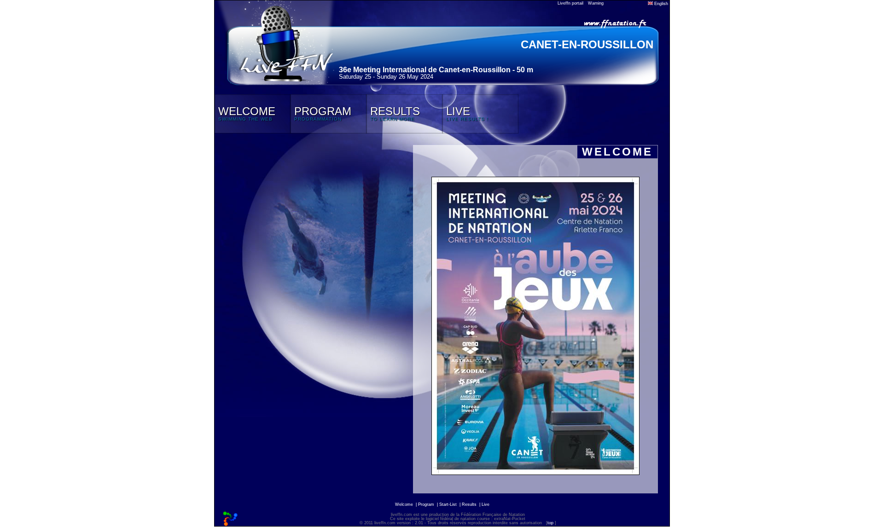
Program (426, 504)
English (660, 3)
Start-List (448, 504)
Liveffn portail (570, 3)
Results (469, 504)
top (550, 523)
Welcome (404, 504)
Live (485, 504)
